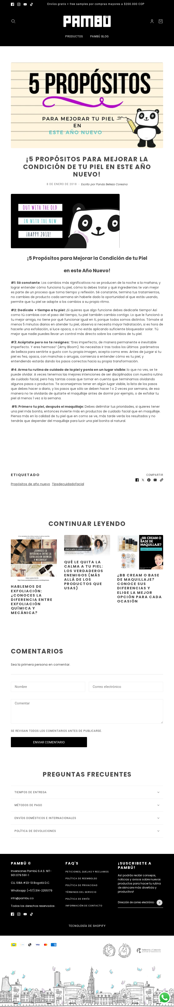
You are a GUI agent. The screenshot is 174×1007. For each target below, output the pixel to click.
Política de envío (77, 899)
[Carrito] (160, 21)
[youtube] (25, 4)
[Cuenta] (152, 21)
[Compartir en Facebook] (137, 480)
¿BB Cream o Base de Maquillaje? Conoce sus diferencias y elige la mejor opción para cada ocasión (139, 588)
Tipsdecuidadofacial (68, 484)
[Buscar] (13, 21)
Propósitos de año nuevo (30, 484)
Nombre (20, 686)
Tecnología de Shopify (87, 926)
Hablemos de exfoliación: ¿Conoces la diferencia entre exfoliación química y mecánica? (32, 599)
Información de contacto (83, 905)
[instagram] (18, 4)
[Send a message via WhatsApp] (164, 997)
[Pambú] (87, 21)
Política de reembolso (81, 878)
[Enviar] (159, 903)
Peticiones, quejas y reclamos (87, 871)
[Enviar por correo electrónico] (155, 480)
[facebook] (12, 4)
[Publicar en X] (143, 480)
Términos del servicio (81, 892)
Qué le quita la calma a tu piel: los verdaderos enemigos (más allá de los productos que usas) (83, 575)
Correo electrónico (108, 686)
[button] (161, 480)
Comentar (22, 703)
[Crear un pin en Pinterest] (148, 480)
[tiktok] (31, 4)
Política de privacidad (81, 885)
